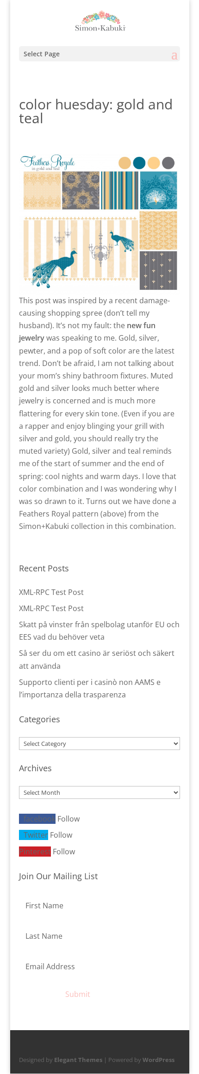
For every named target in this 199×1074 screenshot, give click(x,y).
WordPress (158, 1060)
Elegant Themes (78, 1060)
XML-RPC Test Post (51, 592)
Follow (68, 819)
